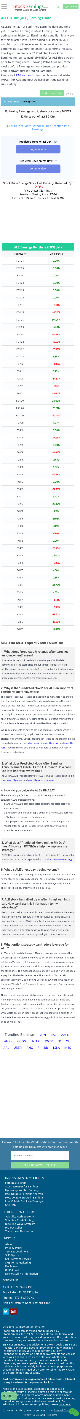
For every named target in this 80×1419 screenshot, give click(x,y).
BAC (54, 1035)
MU (68, 1041)
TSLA (56, 1047)
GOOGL (22, 1041)
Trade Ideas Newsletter (19, 1231)
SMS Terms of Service (18, 1258)
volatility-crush (51, 743)
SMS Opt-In (12, 1255)
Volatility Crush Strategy (20, 1220)
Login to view (38, 149)
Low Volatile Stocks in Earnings (24, 1201)
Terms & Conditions (16, 1251)
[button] (4, 6)
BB (46, 1047)
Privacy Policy (14, 1247)
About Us (10, 1244)
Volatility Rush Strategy (19, 1216)
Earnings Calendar (16, 1182)
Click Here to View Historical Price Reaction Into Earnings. (38, 127)
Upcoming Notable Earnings (22, 1190)
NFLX (36, 1041)
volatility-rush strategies (41, 780)
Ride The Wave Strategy (20, 1223)
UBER (18, 1047)
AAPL (65, 1035)
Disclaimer (11, 1266)
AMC (29, 1047)
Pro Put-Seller (13, 1227)
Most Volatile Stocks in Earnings (24, 1197)
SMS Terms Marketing (18, 1262)
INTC (67, 1047)
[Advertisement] (38, 218)
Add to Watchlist (52, 93)
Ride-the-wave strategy (59, 859)
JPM (43, 1035)
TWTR (48, 1041)
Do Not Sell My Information (21, 1273)
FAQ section (24, 75)
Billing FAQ (12, 1269)
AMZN (8, 1041)
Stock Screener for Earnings (21, 1186)
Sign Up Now (70, 6)
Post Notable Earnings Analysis (24, 1193)
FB (59, 1041)
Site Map (10, 1204)
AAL (6, 1047)
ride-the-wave (34, 743)
